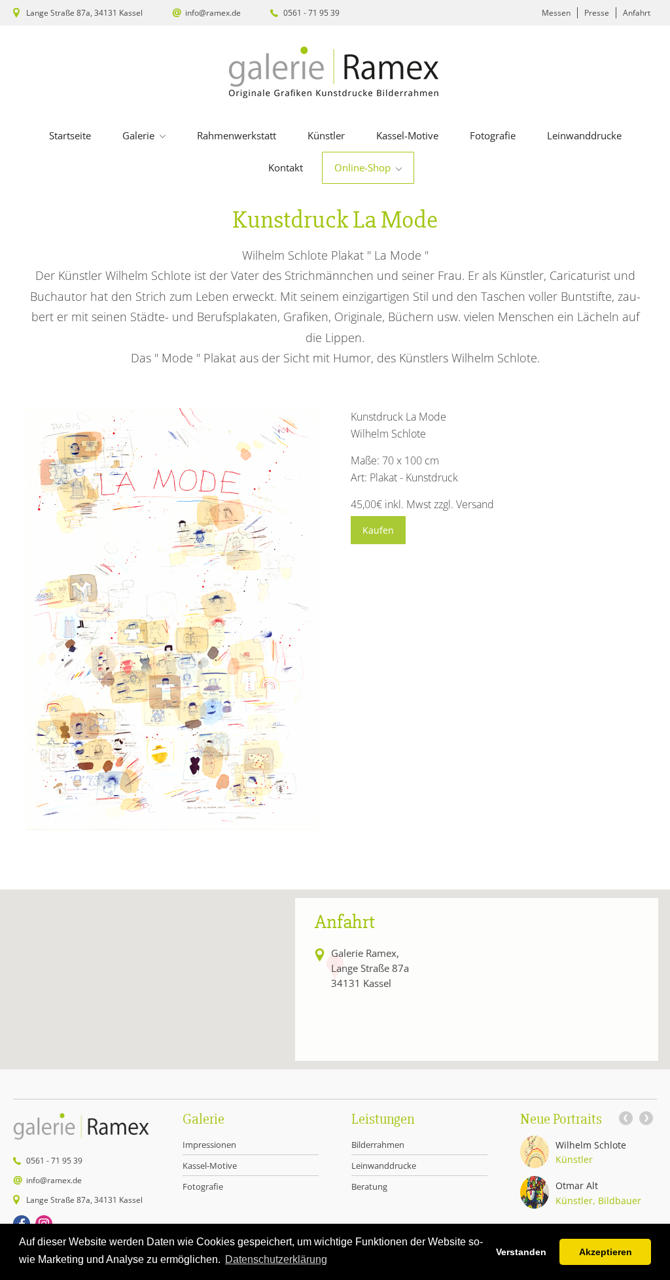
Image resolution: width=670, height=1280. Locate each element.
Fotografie (493, 135)
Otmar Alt (576, 1185)
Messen (556, 12)
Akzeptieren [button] (605, 1252)
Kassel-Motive (407, 135)
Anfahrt (636, 12)
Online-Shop (363, 167)
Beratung (369, 1186)
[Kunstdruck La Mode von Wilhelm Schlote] (172, 826)
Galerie (139, 135)
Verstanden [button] (521, 1252)
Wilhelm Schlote (590, 1145)
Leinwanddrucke (584, 135)
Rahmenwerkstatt (236, 135)
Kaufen (378, 530)
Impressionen (209, 1144)
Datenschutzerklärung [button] (276, 1259)
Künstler (326, 135)
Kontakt (285, 167)
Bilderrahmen (377, 1144)
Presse (596, 12)
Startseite (70, 135)
